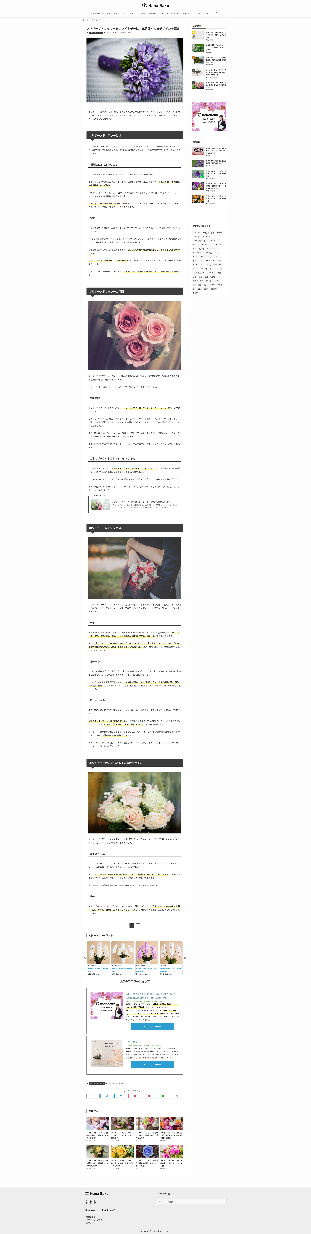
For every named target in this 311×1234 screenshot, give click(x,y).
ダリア (203, 257)
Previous (84, 958)
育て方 (212, 285)
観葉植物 (214, 289)
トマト (195, 261)
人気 (219, 273)
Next (185, 958)
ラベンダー (211, 273)
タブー (195, 257)
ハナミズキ (217, 261)
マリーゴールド (206, 269)
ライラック (218, 269)
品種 (200, 277)
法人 (205, 285)
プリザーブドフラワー (96, 33)
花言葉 (205, 289)
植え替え (209, 281)
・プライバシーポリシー (94, 1220)
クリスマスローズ (213, 249)
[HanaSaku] (155, 5)
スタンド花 (208, 253)
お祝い (219, 233)
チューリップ (213, 257)
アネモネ (196, 237)
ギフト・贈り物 (198, 249)
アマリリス (206, 237)
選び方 (195, 293)
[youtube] (90, 1202)
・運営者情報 (89, 1217)
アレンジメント (213, 241)
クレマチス (197, 253)
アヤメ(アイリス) (199, 241)
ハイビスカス (205, 261)
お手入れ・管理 (208, 233)
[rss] (94, 1202)
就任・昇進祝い (210, 277)
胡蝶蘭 (219, 285)
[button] (217, 13)
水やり (218, 281)
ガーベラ (219, 245)
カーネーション (207, 245)
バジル (195, 265)
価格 (194, 277)
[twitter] (86, 1202)
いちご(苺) (196, 233)
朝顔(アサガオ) (198, 281)
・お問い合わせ (90, 1223)
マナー (195, 269)
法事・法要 (197, 285)
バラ (202, 265)
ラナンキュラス (198, 273)
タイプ (217, 253)
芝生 (199, 289)
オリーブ (196, 245)
